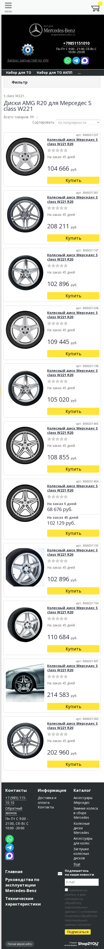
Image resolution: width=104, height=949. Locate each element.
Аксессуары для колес (83, 840)
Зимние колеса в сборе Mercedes (86, 813)
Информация (52, 790)
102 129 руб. (61, 523)
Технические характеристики (23, 901)
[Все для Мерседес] (52, 30)
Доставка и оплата (47, 800)
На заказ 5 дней (61, 504)
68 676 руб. (60, 509)
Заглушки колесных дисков (81, 854)
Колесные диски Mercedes (82, 828)
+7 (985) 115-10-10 (15, 800)
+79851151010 (76, 43)
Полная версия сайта (20, 944)
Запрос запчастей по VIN (27, 60)
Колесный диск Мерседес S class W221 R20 (72, 141)
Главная (13, 871)
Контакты (16, 790)
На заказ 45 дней (62, 518)
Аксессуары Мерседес (83, 800)
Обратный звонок (13, 810)
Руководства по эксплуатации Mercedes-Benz (22, 885)
